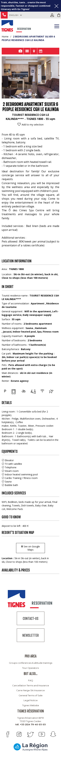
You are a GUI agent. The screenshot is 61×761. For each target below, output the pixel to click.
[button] (58, 15)
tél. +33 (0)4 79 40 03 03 (30, 724)
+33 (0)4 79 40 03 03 (4, 15)
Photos (20, 51)
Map (33, 51)
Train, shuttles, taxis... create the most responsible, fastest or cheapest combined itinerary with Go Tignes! (25, 6)
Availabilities (40, 51)
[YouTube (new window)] (41, 734)
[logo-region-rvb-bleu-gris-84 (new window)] (30, 747)
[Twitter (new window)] (30, 734)
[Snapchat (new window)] (53, 734)
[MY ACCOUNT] (53, 15)
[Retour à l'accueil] (16, 25)
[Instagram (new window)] (19, 734)
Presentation (27, 51)
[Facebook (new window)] (7, 734)
